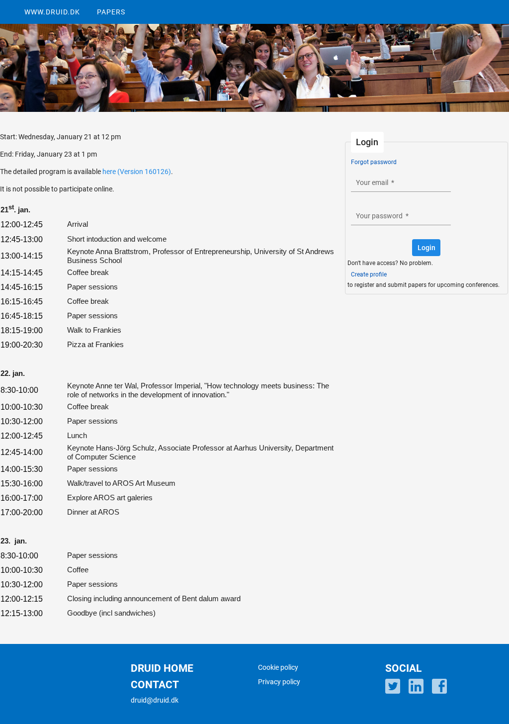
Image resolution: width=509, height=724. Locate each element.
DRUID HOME (162, 668)
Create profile (369, 274)
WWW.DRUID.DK (52, 12)
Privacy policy (279, 682)
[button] (426, 247)
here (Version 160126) (136, 172)
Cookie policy (278, 667)
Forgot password (374, 162)
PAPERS (111, 12)
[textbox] (401, 182)
